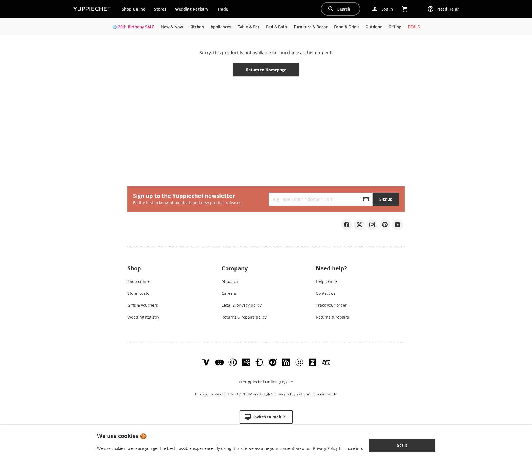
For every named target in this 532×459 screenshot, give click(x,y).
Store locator (139, 293)
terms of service (315, 394)
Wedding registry (143, 317)
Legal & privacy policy (242, 305)
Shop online (138, 281)
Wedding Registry (191, 9)
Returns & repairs (332, 317)
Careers (229, 293)
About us (230, 281)
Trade (224, 10)
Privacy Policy (325, 448)
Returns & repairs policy (244, 317)
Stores (160, 9)
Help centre (326, 281)
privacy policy (284, 394)
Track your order (331, 305)
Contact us (326, 293)
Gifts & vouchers (142, 305)
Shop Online (133, 9)
